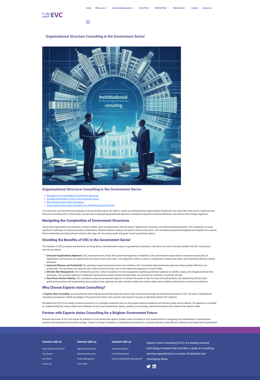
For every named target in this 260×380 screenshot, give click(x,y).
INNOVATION (160, 8)
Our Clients (46, 359)
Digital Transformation (86, 349)
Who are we (100, 8)
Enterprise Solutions (120, 349)
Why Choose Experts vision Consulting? (65, 202)
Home (88, 8)
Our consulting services (122, 8)
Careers (194, 8)
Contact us (207, 8)
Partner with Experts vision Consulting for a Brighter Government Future (81, 205)
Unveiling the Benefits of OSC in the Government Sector (73, 199)
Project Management (86, 359)
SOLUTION (143, 8)
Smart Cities (82, 364)
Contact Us (47, 364)
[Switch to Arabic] (88, 22)
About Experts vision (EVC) (53, 349)
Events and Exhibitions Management (127, 359)
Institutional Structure (86, 354)
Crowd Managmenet (120, 354)
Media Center (179, 8)
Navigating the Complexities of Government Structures (72, 195)
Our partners (47, 354)
